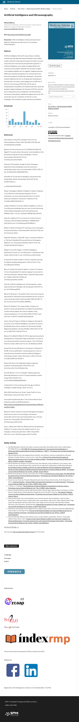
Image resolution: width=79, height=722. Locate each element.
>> (18, 527)
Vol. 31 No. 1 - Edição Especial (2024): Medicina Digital (34, 9)
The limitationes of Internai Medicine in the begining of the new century (46, 486)
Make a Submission (11, 546)
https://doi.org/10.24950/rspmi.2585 (19, 34)
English (6, 561)
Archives (12, 9)
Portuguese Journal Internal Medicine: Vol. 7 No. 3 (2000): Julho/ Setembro (32, 488)
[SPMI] (12, 716)
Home (6, 9)
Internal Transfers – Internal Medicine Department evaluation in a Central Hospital (39, 482)
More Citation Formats (56, 96)
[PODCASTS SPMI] (14, 573)
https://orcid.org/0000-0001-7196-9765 (13, 29)
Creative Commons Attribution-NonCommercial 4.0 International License (60, 138)
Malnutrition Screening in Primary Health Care (51, 504)
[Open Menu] (4, 2)
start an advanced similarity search (24, 532)
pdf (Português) (55, 66)
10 (15, 527)
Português (7, 558)
